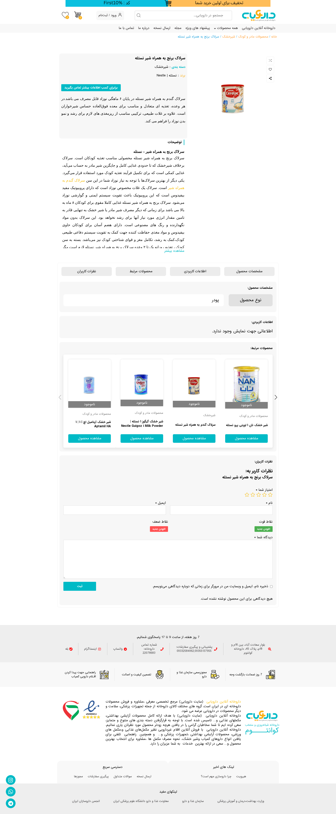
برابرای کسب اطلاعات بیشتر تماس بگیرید (91, 87)
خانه (274, 36)
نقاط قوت (266, 522)
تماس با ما (126, 28)
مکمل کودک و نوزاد (99, 414)
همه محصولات (227, 28)
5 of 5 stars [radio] (247, 494)
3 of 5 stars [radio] (258, 494)
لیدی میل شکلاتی (256, 425)
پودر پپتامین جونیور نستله (198, 425)
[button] (60, 397)
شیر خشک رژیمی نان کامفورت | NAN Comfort (143, 424)
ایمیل (160, 503)
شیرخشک (228, 36)
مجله (177, 28)
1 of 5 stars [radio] (270, 494)
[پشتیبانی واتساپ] (11, 791)
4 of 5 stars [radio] (252, 494)
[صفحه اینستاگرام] (11, 780)
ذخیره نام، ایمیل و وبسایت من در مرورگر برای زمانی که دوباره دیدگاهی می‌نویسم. (210, 586)
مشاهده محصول (261, 356)
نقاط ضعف (160, 522)
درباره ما (143, 28)
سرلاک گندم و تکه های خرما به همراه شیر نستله (91, 424)
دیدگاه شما (263, 537)
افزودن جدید (263, 529)
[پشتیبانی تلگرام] (11, 803)
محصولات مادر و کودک (253, 36)
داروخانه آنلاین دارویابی (258, 28)
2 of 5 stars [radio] (264, 494)
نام (269, 503)
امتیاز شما (264, 490)
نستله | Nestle (167, 75)
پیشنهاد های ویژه (198, 28)
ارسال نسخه (161, 28)
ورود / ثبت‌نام (107, 15)
